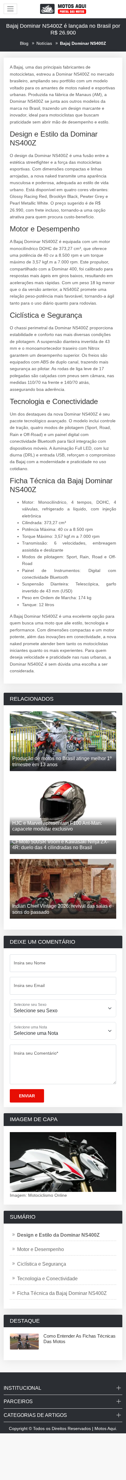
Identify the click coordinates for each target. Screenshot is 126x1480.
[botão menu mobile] (10, 9)
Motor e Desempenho (40, 1249)
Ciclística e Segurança (41, 1264)
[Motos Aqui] (63, 8)
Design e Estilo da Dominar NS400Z (58, 1235)
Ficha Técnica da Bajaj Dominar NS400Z (62, 1293)
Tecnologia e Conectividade (47, 1278)
